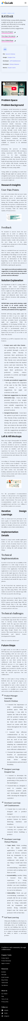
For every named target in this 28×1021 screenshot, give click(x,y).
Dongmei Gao (11, 57)
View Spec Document (8, 36)
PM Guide (3, 974)
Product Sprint (5, 958)
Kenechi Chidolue (10, 54)
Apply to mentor (5, 963)
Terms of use (4, 999)
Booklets (3, 972)
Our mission (4, 993)
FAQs (2, 996)
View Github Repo (7, 40)
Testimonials (4, 982)
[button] (25, 3)
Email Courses (5, 977)
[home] (7, 3)
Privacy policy (4, 1001)
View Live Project (7, 32)
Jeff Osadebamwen (15, 61)
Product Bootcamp (6, 960)
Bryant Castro (12, 67)
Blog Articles (4, 980)
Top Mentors (4, 985)
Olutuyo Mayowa (14, 64)
